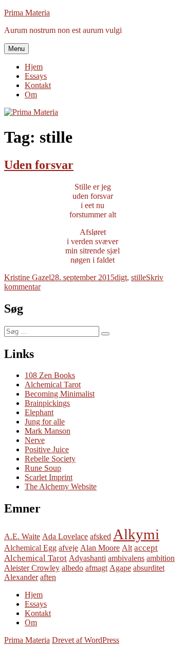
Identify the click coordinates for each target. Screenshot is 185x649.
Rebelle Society (50, 458)
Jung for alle (45, 421)
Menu (16, 49)
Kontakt (38, 85)
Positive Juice (47, 449)
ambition (160, 558)
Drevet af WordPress (85, 640)
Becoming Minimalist (60, 393)
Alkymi (136, 534)
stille (138, 277)
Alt (127, 547)
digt (121, 277)
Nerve (35, 440)
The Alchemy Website (61, 486)
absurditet (148, 567)
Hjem (34, 66)
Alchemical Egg (30, 547)
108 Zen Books (50, 375)
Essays (36, 76)
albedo (72, 567)
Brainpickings (47, 403)
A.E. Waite (22, 536)
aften (48, 577)
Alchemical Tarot (53, 384)
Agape (120, 567)
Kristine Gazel (27, 277)
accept (146, 548)
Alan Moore (100, 547)
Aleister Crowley (32, 567)
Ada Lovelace (65, 536)
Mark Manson (47, 430)
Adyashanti (87, 558)
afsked (100, 536)
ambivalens (126, 558)
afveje (68, 547)
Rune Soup (43, 468)
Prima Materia (27, 12)
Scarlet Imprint (48, 477)
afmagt (96, 567)
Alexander (21, 577)
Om (31, 94)
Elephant (39, 412)
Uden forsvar (38, 165)
